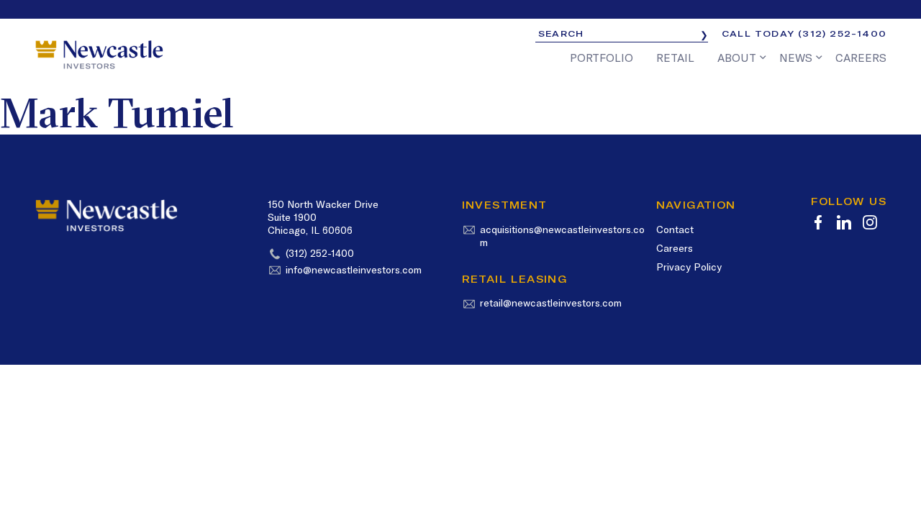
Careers (674, 248)
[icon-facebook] (818, 222)
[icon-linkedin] (844, 222)
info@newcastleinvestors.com (354, 269)
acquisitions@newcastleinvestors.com (562, 236)
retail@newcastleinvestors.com (551, 302)
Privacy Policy (689, 266)
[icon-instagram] (870, 222)
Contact (675, 229)
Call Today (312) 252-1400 (804, 33)
